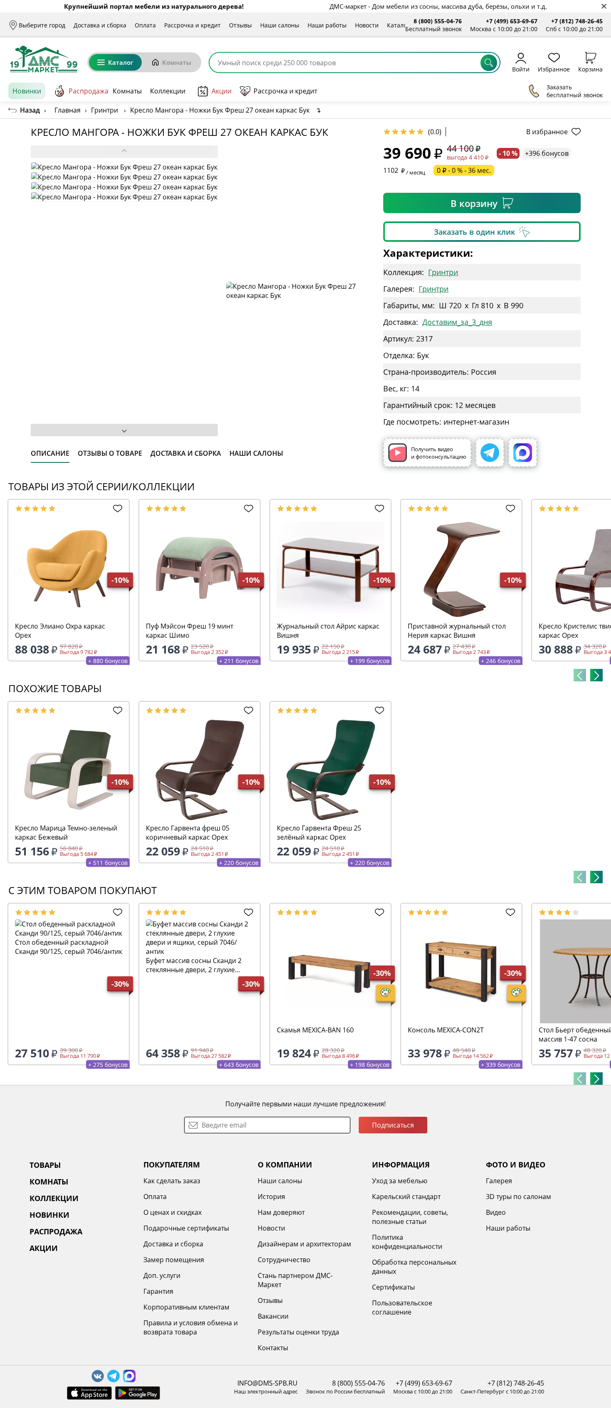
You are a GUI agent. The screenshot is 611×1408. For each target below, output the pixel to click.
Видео (496, 1212)
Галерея (499, 1180)
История (271, 1196)
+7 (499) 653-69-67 (511, 21)
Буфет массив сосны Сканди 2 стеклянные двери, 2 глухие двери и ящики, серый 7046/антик (193, 965)
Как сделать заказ (171, 1180)
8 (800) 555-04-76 (438, 21)
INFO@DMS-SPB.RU (267, 1383)
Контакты (273, 1347)
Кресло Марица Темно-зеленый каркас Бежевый (66, 832)
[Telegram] (489, 452)
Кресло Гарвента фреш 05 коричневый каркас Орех (187, 832)
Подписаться (393, 1125)
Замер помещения (173, 1259)
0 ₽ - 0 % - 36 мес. (464, 170)
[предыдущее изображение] (124, 151)
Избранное (554, 68)
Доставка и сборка (100, 25)
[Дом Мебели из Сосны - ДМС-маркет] (43, 59)
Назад (30, 110)
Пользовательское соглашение (402, 1307)
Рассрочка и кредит (192, 25)
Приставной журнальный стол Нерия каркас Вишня (457, 631)
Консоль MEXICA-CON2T (446, 1029)
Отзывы (240, 25)
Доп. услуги (161, 1275)
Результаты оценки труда (298, 1332)
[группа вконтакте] (97, 1376)
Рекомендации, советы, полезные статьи (410, 1217)
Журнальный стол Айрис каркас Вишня (328, 631)
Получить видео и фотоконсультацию (438, 452)
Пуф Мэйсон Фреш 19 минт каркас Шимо (189, 631)
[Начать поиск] (488, 62)
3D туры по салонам (518, 1196)
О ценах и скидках (172, 1212)
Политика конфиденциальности (407, 1242)
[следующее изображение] (124, 430)
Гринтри (443, 272)
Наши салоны (279, 25)
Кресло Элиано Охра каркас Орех (60, 631)
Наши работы (327, 25)
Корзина (590, 68)
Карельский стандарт (406, 1196)
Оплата (145, 25)
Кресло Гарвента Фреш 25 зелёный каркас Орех (319, 832)
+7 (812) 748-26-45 (577, 21)
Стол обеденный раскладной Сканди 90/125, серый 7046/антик (68, 947)
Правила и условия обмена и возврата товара (190, 1327)
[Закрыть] (604, 6)
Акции (222, 91)
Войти (521, 68)
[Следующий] (596, 675)
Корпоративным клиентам (186, 1307)
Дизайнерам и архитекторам (304, 1243)
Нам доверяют (281, 1212)
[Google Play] (137, 1393)
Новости (367, 25)
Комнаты (176, 62)
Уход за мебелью (399, 1180)
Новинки (26, 91)
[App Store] (89, 1393)
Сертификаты (393, 1287)
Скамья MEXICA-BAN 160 (315, 1029)
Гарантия (158, 1291)
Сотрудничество (284, 1259)
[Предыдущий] (580, 675)
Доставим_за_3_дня (457, 322)
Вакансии (273, 1316)
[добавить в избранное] (116, 508)
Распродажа (88, 91)
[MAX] (522, 452)
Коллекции (167, 91)
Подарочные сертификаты (186, 1228)
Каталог (398, 25)
